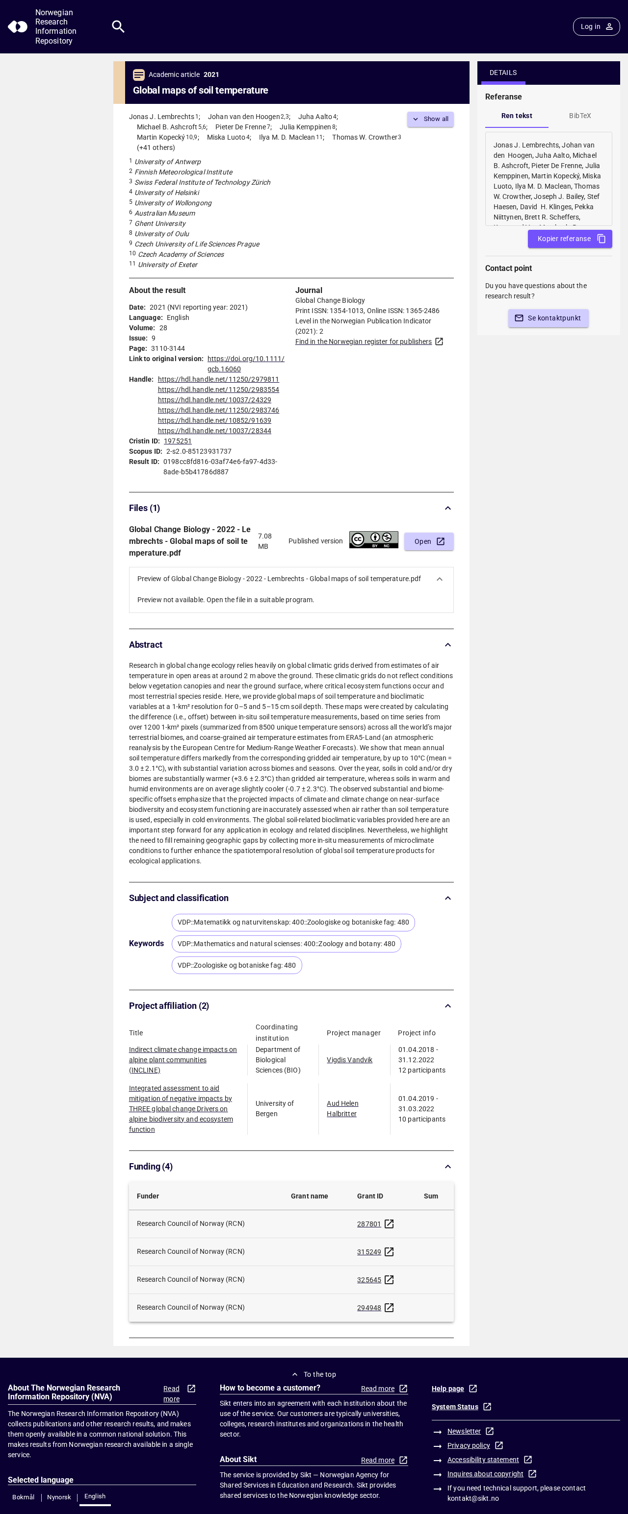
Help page (448, 1388)
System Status (455, 1407)
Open (423, 541)
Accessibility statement (483, 1460)
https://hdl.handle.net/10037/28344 (214, 431)
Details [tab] (503, 72)
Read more (171, 1394)
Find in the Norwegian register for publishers (363, 341)
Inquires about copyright (485, 1474)
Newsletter (464, 1431)
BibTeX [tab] (580, 116)
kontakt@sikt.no (473, 1498)
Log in (591, 26)
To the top (320, 1374)
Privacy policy (468, 1445)
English (95, 1496)
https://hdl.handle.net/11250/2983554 (219, 389)
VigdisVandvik (349, 1060)
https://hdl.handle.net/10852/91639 (214, 420)
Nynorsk (59, 1497)
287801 (369, 1224)
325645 (369, 1280)
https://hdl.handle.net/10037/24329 (214, 400)
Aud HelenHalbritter (342, 1108)
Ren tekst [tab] (517, 116)
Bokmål (23, 1497)
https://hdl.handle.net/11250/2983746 (219, 410)
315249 (369, 1252)
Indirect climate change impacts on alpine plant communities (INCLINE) (183, 1060)
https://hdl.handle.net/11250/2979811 (219, 379)
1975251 (178, 441)
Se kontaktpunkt (554, 318)
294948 (369, 1308)
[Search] (118, 26)
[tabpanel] (548, 179)
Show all (436, 118)
